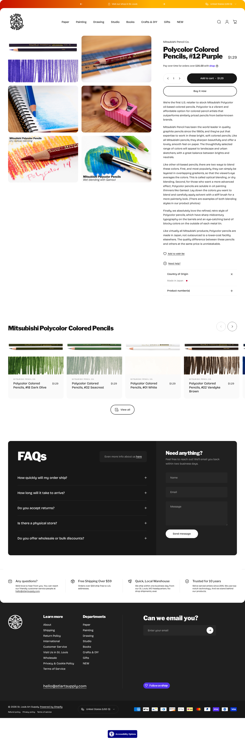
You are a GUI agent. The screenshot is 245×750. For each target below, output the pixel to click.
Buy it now (199, 91)
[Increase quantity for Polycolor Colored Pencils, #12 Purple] (180, 78)
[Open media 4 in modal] (116, 109)
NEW (86, 663)
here (139, 456)
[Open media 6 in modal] (116, 159)
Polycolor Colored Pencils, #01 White (143, 385)
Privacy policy (29, 712)
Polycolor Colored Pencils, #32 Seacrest (88, 385)
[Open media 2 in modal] (116, 59)
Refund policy (14, 712)
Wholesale (50, 657)
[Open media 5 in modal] (43, 159)
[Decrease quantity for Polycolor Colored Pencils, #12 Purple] (167, 78)
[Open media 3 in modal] (43, 109)
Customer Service (55, 646)
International (51, 641)
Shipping (49, 630)
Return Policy (52, 635)
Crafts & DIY (91, 652)
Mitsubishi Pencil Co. (176, 41)
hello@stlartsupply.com (27, 591)
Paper (86, 624)
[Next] (164, 4)
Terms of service (44, 712)
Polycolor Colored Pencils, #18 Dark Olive (29, 385)
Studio (87, 641)
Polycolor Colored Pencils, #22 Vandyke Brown (204, 387)
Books (87, 646)
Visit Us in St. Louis (55, 652)
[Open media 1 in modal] (43, 59)
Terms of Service (54, 668)
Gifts (86, 657)
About (47, 624)
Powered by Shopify (51, 706)
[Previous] (81, 4)
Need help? (174, 263)
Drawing (88, 635)
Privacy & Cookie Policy (58, 663)
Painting (88, 630)
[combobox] (221, 4)
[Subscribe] (210, 630)
